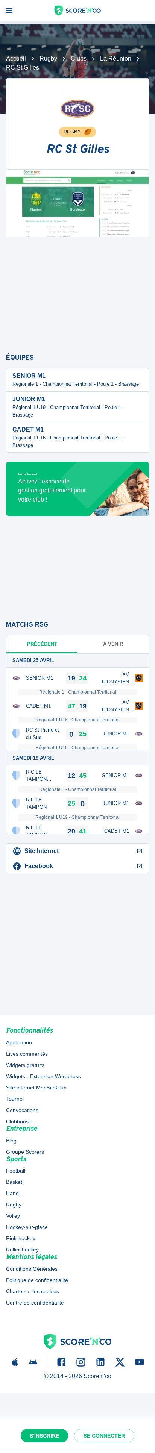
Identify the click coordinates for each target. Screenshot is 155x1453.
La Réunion (115, 58)
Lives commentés (27, 1054)
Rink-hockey (20, 1238)
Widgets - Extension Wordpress (43, 1076)
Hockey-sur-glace (27, 1227)
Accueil (16, 58)
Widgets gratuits (25, 1065)
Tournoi (15, 1099)
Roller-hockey (22, 1250)
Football (15, 1171)
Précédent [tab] (42, 644)
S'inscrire (44, 1436)
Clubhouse (19, 1121)
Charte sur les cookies (32, 1291)
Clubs (79, 58)
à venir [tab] (113, 644)
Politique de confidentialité (37, 1280)
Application (19, 1042)
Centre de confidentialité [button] (35, 1303)
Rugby (48, 58)
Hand (12, 1193)
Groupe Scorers (25, 1152)
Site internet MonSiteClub (36, 1088)
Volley (13, 1216)
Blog (11, 1141)
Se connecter (104, 1436)
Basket (14, 1182)
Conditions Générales (32, 1269)
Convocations (22, 1110)
